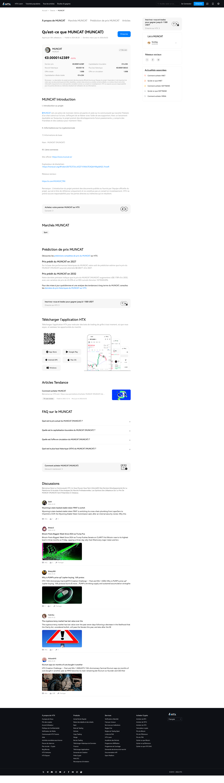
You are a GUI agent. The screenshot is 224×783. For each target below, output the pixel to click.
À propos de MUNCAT (53, 20)
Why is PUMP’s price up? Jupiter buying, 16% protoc (63, 577)
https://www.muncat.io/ (62, 157)
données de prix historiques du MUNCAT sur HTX (65, 288)
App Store (53, 352)
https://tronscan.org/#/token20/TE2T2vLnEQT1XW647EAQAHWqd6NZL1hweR (75, 167)
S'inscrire (124, 34)
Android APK (53, 360)
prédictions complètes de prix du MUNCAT (72, 256)
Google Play (73, 352)
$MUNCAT (46, 113)
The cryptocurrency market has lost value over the (62, 621)
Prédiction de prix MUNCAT (104, 20)
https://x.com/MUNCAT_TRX (53, 181)
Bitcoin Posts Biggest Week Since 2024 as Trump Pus (63, 534)
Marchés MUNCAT (77, 20)
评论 (46, 519)
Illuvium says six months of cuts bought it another (62, 665)
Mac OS (73, 360)
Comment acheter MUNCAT (54, 391)
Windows (52, 368)
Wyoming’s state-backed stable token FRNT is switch (63, 508)
